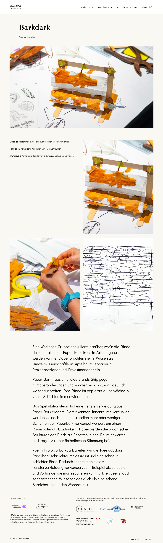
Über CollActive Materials (126, 7)
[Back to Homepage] (19, 7)
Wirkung (144, 7)
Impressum (149, 539)
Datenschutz (135, 539)
